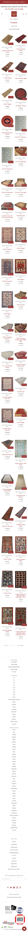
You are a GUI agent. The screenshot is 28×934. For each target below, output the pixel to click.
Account (14, 858)
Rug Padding (14, 788)
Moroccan (14, 776)
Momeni (14, 773)
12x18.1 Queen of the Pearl (21, 464)
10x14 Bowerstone (7, 281)
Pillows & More (14, 721)
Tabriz (14, 805)
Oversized (14, 709)
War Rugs (14, 825)
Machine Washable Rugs (14, 667)
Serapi (14, 796)
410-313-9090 (9, 9)
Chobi (14, 744)
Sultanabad (14, 803)
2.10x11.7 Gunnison (7, 526)
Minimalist (14, 769)
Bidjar (14, 739)
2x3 (14, 677)
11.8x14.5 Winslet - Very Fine (7, 398)
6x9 (14, 689)
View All (14, 671)
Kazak (14, 759)
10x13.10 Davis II (7, 249)
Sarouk (14, 791)
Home (11, 19)
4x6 (14, 682)
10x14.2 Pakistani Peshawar (7, 337)
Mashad (14, 766)
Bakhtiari (14, 737)
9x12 (14, 694)
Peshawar (14, 783)
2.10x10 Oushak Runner (20, 496)
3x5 (14, 680)
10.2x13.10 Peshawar (7, 192)
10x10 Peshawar (20, 216)
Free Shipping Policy (14, 852)
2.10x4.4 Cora (7, 593)
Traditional (14, 810)
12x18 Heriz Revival (7, 454)
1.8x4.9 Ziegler (7, 104)
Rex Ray (14, 786)
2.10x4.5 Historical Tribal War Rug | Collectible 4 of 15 (21, 633)
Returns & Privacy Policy (14, 869)
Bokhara (14, 742)
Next (21, 645)
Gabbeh (14, 747)
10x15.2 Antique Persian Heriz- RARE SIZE (20, 339)
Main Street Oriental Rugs (18, 929)
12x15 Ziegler (20, 422)
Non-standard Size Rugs (14, 699)
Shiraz (14, 798)
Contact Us (14, 861)
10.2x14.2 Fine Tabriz (20, 192)
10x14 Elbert (20, 279)
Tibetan (14, 808)
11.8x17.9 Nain (21, 392)
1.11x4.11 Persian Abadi (20, 49)
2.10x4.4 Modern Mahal (7, 631)
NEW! (14, 729)
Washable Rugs (14, 827)
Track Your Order (14, 850)
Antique (14, 734)
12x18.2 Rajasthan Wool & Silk (7, 490)
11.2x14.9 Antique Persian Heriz (21, 365)
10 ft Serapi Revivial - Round (7, 133)
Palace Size (14, 711)
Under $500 (14, 662)
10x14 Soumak (21, 305)
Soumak (14, 800)
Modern (14, 771)
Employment (14, 866)
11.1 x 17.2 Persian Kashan (7, 366)
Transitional (14, 813)
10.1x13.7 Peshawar (7, 169)
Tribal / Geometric (14, 815)
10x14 (14, 697)
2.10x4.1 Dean (7, 559)
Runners (14, 719)
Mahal (14, 764)
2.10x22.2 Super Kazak (20, 525)
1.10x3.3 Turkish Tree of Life (7, 51)
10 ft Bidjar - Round (21, 106)
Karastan (14, 756)
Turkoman (14, 820)
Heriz (14, 751)
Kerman (14, 761)
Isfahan (14, 754)
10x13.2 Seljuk (21, 248)
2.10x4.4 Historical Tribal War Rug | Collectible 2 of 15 (21, 595)
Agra (14, 732)
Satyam (14, 793)
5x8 (14, 687)
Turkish (14, 818)
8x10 (14, 692)
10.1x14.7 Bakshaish (20, 161)
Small (14, 702)
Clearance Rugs (14, 669)
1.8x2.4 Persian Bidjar (21, 78)
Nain (14, 778)
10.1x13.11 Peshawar (20, 137)
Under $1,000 (14, 664)
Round (14, 714)
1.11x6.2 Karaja (7, 78)
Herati (14, 749)
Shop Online (14, 844)
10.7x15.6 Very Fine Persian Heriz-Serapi (7, 216)
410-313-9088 (19, 9)
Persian (14, 781)
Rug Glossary (14, 863)
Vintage (14, 822)
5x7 (14, 685)
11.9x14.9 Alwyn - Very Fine (7, 429)
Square (14, 716)
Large (14, 707)
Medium (14, 704)
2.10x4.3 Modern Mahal (20, 560)
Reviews (14, 841)
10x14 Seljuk (7, 314)
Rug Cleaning (14, 847)
